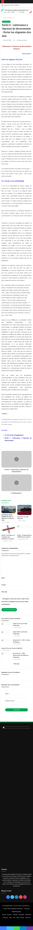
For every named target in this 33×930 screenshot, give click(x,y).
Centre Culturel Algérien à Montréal (12, 909)
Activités (15, 914)
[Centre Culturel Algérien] (12, 5)
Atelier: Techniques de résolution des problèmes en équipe (8, 537)
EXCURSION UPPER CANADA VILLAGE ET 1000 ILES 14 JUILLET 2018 (7, 517)
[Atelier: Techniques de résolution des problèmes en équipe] (8, 529)
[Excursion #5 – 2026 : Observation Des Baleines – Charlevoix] (6, 655)
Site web (4, 592)
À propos (27, 917)
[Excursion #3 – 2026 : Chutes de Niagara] (6, 642)
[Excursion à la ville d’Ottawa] (24, 510)
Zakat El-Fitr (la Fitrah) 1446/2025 (11, 648)
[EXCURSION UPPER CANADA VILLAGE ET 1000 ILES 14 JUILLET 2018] (8, 509)
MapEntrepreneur (16, 911)
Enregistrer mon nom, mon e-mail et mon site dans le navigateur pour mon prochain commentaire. (15, 601)
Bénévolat (28, 914)
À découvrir (11, 18)
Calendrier (21, 914)
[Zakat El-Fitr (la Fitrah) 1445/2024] (6, 626)
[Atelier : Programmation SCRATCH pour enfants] (24, 529)
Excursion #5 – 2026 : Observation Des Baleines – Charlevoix (21, 655)
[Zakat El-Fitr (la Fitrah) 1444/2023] (6, 634)
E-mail (3, 585)
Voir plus (16, 664)
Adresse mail (10, 701)
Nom (3, 578)
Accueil (5, 18)
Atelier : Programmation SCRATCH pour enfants (24, 536)
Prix (14, 917)
